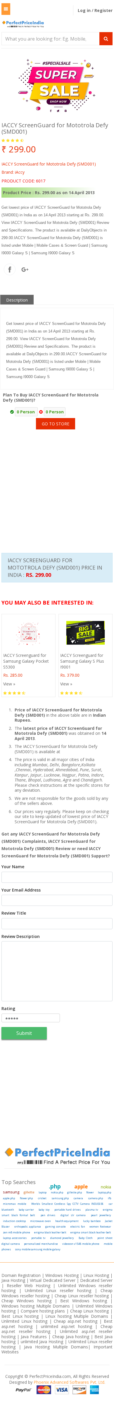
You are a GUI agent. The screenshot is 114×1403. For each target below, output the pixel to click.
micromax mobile (14, 1204)
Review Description (20, 936)
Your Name (12, 866)
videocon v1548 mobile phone (81, 1244)
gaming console (55, 1226)
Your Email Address (21, 890)
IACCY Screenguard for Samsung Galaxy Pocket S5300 (26, 661)
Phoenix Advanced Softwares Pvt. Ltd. (69, 1382)
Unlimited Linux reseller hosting (58, 1290)
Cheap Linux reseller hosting (82, 1295)
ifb (109, 1198)
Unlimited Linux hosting (24, 1321)
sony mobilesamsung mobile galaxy (38, 1249)
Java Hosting (13, 1280)
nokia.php (57, 1192)
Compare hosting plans (43, 1311)
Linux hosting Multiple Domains (76, 1316)
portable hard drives (67, 1209)
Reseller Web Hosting (28, 1285)
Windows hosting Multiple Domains (35, 1306)
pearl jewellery (101, 1215)
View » (9, 684)
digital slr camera (73, 1215)
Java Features (34, 1336)
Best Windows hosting (85, 1300)
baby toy (44, 1209)
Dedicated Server (96, 1280)
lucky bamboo (92, 1221)
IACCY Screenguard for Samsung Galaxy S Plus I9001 (82, 661)
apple (81, 1186)
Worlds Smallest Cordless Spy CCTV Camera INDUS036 (67, 1204)
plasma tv (92, 1209)
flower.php (26, 1198)
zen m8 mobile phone (16, 1232)
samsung (11, 1192)
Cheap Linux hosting (89, 1311)
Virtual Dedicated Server (52, 1280)
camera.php (95, 1198)
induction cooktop (14, 1221)
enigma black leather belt (50, 1232)
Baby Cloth (86, 1238)
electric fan (77, 1226)
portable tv (38, 1238)
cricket (42, 1198)
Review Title (13, 913)
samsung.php (60, 1198)
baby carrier (26, 1209)
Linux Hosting (96, 1275)
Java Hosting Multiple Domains (56, 1347)
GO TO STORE (55, 424)
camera (78, 1198)
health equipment (67, 1221)
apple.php (9, 1198)
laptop (42, 1192)
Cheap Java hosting (71, 1336)
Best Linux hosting (21, 1316)
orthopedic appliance (27, 1226)
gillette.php (74, 1192)
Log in (85, 10)
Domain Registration (21, 1275)
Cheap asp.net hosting (76, 1321)
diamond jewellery (62, 1238)
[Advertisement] (57, 483)
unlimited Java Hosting (42, 1341)
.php (55, 1186)
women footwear (100, 1226)
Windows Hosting (61, 1275)
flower (90, 1192)
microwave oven (40, 1221)
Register (103, 10)
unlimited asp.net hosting (68, 1326)
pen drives (48, 1215)
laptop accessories (15, 1238)
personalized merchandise (41, 1244)
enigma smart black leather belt (90, 1232)
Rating (8, 1008)
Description (17, 300)
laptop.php (104, 1192)
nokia (106, 1187)
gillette (29, 1192)
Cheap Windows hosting (28, 1300)
